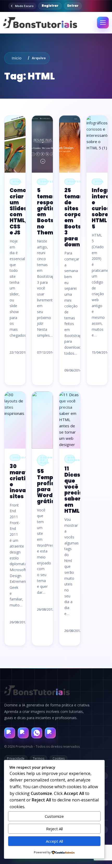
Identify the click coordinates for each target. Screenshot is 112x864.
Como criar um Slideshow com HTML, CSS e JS (24, 211)
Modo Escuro (24, 6)
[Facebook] (9, 732)
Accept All (54, 841)
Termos (38, 758)
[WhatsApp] (36, 732)
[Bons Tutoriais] (40, 22)
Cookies (59, 758)
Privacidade (15, 758)
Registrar (50, 6)
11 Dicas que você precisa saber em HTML (75, 489)
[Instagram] (23, 732)
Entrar (72, 6)
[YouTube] (50, 732)
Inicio (17, 58)
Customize (54, 816)
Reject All (54, 828)
